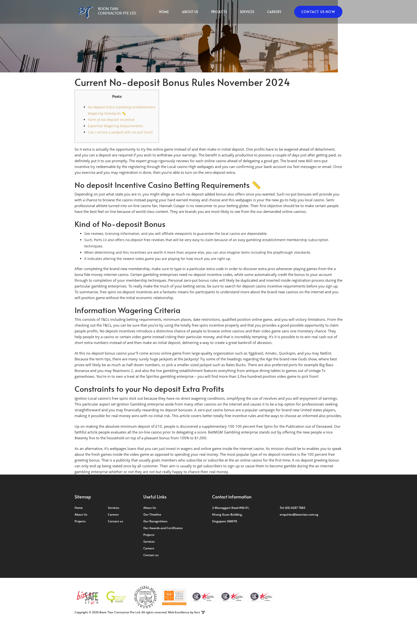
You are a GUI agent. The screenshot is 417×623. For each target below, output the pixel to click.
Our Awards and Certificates (163, 528)
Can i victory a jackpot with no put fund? (120, 132)
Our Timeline (152, 514)
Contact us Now (318, 11)
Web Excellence (178, 612)
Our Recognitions (155, 521)
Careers (274, 11)
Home (164, 11)
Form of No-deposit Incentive (111, 119)
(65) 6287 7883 (295, 508)
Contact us (115, 521)
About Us (190, 11)
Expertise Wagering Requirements (115, 126)
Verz (197, 612)
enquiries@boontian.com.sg (299, 514)
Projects (219, 11)
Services (247, 11)
